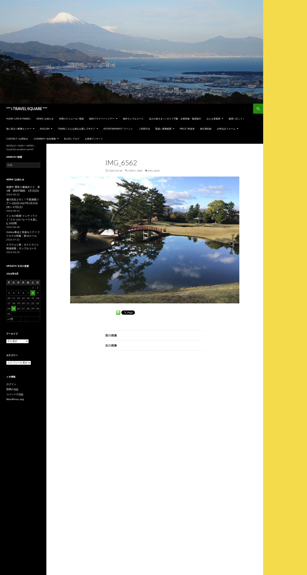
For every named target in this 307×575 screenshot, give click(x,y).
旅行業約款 (206, 128)
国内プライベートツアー (101, 118)
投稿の (12, 389)
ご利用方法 (144, 128)
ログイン (11, 384)
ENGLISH (44, 128)
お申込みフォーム (226, 128)
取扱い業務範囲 (163, 128)
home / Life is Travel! (18, 118)
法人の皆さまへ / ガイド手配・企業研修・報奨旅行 (175, 118)
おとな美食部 (213, 118)
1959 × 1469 (135, 170)
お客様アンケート (94, 138)
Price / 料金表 (187, 128)
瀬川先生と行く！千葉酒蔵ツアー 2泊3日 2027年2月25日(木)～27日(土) (22, 203)
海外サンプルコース (133, 118)
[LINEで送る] (118, 312)
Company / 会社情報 (45, 138)
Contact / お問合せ (17, 138)
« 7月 (10, 319)
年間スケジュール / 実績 (71, 118)
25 (13, 308)
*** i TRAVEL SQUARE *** (26, 108)
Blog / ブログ (71, 138)
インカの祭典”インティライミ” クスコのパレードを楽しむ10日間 (22, 219)
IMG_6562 (154, 170)
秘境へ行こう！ (237, 118)
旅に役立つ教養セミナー (19, 128)
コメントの (14, 394)
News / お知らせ (45, 118)
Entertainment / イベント (118, 128)
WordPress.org (15, 399)
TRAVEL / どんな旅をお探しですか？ (76, 128)
